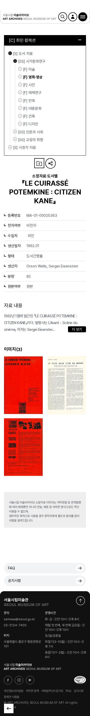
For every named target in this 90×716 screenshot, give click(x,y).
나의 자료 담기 (39, 163)
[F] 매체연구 (32, 92)
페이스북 (8, 680)
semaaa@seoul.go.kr (19, 619)
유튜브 (30, 680)
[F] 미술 (29, 69)
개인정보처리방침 (13, 691)
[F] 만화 (29, 100)
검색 (62, 16)
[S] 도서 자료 (10, 53)
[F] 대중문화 (32, 108)
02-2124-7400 (15, 625)
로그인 (72, 16)
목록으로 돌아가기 (9, 708)
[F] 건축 (29, 116)
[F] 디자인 (30, 124)
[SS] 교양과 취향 (15, 139)
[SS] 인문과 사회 (15, 131)
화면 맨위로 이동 (80, 600)
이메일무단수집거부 (52, 691)
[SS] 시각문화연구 (15, 61)
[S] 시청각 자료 (10, 147)
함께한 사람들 (11, 697)
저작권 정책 (32, 691)
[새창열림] (26, 600)
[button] (82, 16)
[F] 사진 (29, 85)
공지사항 (14, 580)
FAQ (11, 568)
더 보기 (77, 329)
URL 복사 (50, 163)
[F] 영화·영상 (32, 77)
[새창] (80, 680)
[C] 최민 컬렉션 (22, 40)
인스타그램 (19, 680)
